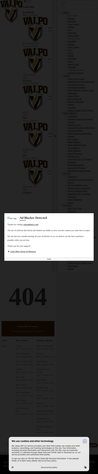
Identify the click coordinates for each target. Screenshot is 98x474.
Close (49, 259)
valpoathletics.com (30, 224)
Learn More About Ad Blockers (23, 251)
